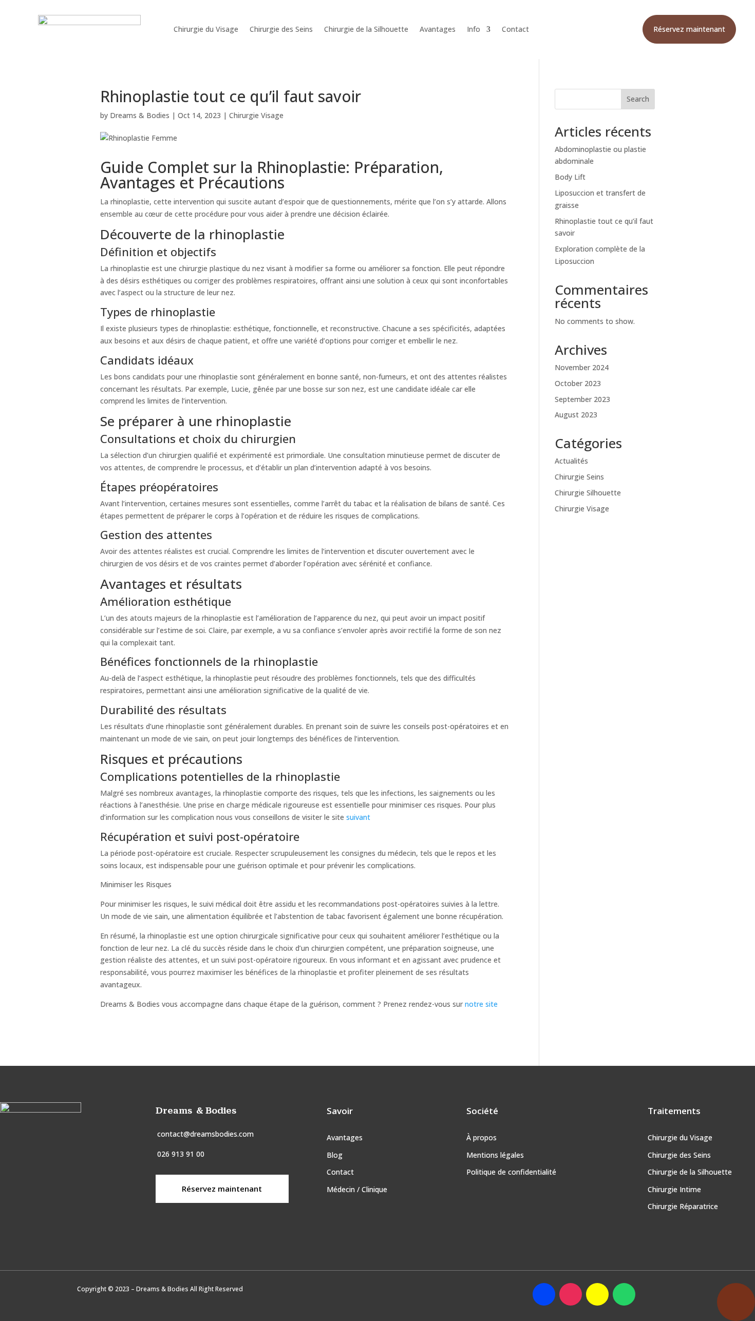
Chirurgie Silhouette (588, 492)
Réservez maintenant (689, 29)
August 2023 (576, 414)
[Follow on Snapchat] (597, 1294)
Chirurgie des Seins (281, 30)
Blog (335, 1155)
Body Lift (570, 177)
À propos (481, 1137)
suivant (357, 817)
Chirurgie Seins (579, 477)
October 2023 (578, 383)
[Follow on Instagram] (570, 1294)
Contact (515, 30)
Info (473, 30)
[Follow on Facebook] (544, 1294)
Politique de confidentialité (511, 1172)
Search (638, 99)
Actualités (571, 461)
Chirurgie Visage (256, 115)
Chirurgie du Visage (206, 30)
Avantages (438, 30)
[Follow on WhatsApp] (624, 1294)
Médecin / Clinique (357, 1189)
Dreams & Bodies (139, 115)
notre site (482, 1004)
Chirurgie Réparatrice (683, 1206)
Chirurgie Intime (674, 1189)
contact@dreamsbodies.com (205, 1134)
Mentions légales (495, 1155)
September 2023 (582, 399)
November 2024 (582, 367)
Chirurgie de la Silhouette (366, 30)
